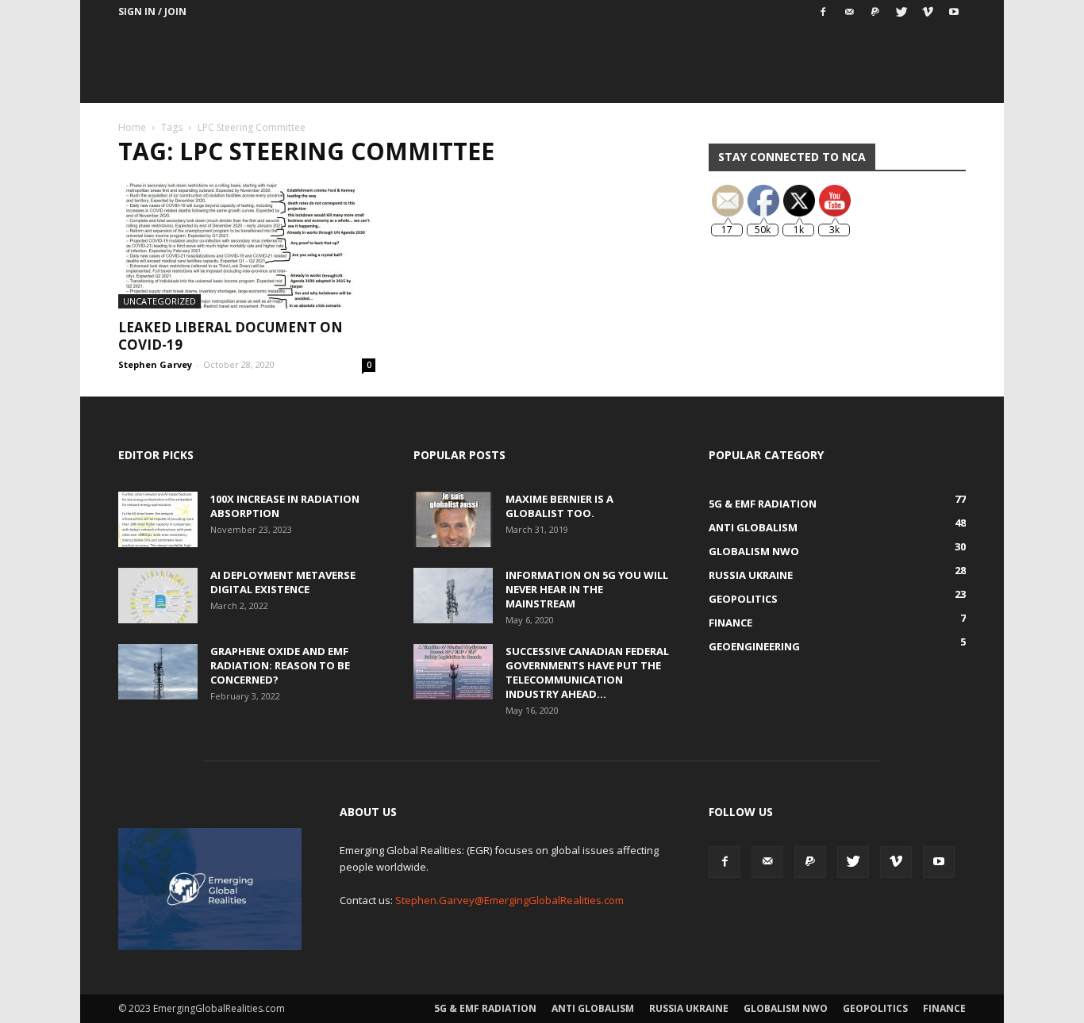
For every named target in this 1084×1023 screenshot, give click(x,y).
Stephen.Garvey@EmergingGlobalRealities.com (509, 900)
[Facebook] (823, 12)
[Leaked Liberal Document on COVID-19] (246, 245)
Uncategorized (159, 301)
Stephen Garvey (155, 364)
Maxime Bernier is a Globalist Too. (559, 506)
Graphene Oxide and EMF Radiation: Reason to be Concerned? (280, 665)
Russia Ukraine (688, 1008)
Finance (944, 1008)
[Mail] (849, 12)
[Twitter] (901, 12)
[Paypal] (875, 12)
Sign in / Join (152, 11)
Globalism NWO (786, 1008)
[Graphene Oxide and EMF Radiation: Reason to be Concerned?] (158, 671)
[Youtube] (954, 12)
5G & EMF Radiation (485, 1008)
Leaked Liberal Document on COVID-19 (230, 336)
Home (132, 127)
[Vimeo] (928, 12)
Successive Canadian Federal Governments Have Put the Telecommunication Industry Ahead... (587, 672)
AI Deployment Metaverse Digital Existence (283, 582)
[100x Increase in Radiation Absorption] (158, 519)
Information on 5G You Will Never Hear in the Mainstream (586, 589)
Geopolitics (875, 1008)
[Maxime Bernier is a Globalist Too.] (453, 519)
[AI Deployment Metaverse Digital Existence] (158, 595)
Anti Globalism (593, 1008)
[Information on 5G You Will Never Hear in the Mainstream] (453, 595)
